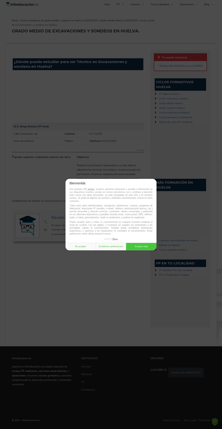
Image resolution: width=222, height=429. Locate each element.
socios (91, 189)
